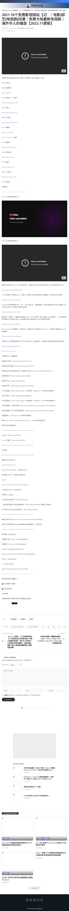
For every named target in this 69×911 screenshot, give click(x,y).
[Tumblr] (10, 31)
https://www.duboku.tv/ (9, 147)
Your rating (5, 664)
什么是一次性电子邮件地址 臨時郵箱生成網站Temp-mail (17, 878)
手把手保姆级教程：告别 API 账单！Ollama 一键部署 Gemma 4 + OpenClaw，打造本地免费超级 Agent (39, 769)
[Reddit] (11, 31)
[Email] (14, 31)
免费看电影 (22, 28)
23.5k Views (13, 28)
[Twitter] (61, 1)
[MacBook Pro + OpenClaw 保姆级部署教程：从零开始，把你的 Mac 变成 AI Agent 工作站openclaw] (17, 779)
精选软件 (46, 838)
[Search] (65, 5)
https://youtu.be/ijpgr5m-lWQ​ (11, 346)
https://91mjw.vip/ (7, 132)
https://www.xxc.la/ (8, 157)
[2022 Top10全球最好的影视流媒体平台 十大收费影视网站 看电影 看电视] (17, 828)
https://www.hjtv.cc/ (8, 167)
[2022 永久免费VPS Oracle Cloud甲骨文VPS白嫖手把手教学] (51, 828)
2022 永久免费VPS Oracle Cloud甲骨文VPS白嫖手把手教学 (51, 844)
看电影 (31, 28)
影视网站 (28, 28)
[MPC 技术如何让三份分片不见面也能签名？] (17, 797)
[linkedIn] (8, 31)
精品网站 (6, 838)
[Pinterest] (5, 31)
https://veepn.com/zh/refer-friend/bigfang (15, 485)
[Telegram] (66, 1)
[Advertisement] (34, 745)
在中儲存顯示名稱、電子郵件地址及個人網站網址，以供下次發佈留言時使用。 (22, 695)
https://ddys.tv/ (7, 93)
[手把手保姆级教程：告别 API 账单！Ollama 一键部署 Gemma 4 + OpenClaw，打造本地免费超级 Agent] (17, 770)
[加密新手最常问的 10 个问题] (17, 788)
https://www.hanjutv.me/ (9, 112)
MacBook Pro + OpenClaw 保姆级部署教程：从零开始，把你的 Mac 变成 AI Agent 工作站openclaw (39, 778)
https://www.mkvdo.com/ (10, 122)
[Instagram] (63, 1)
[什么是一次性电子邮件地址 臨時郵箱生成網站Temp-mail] (17, 863)
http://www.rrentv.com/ (9, 177)
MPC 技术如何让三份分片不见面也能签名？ (37, 796)
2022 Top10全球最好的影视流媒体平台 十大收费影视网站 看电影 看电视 (17, 844)
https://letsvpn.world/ (8, 465)
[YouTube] (64, 1)
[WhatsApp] (7, 31)
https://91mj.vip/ (7, 137)
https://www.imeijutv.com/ (10, 103)
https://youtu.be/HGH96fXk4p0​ (11, 336)
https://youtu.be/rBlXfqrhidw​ (11, 324)
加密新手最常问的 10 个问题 (32, 787)
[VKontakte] (12, 31)
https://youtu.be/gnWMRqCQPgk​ (12, 290)
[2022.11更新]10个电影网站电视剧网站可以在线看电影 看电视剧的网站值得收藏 (51, 854)
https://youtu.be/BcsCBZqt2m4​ (11, 300)
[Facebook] (60, 1)
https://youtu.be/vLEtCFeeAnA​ (11, 312)
